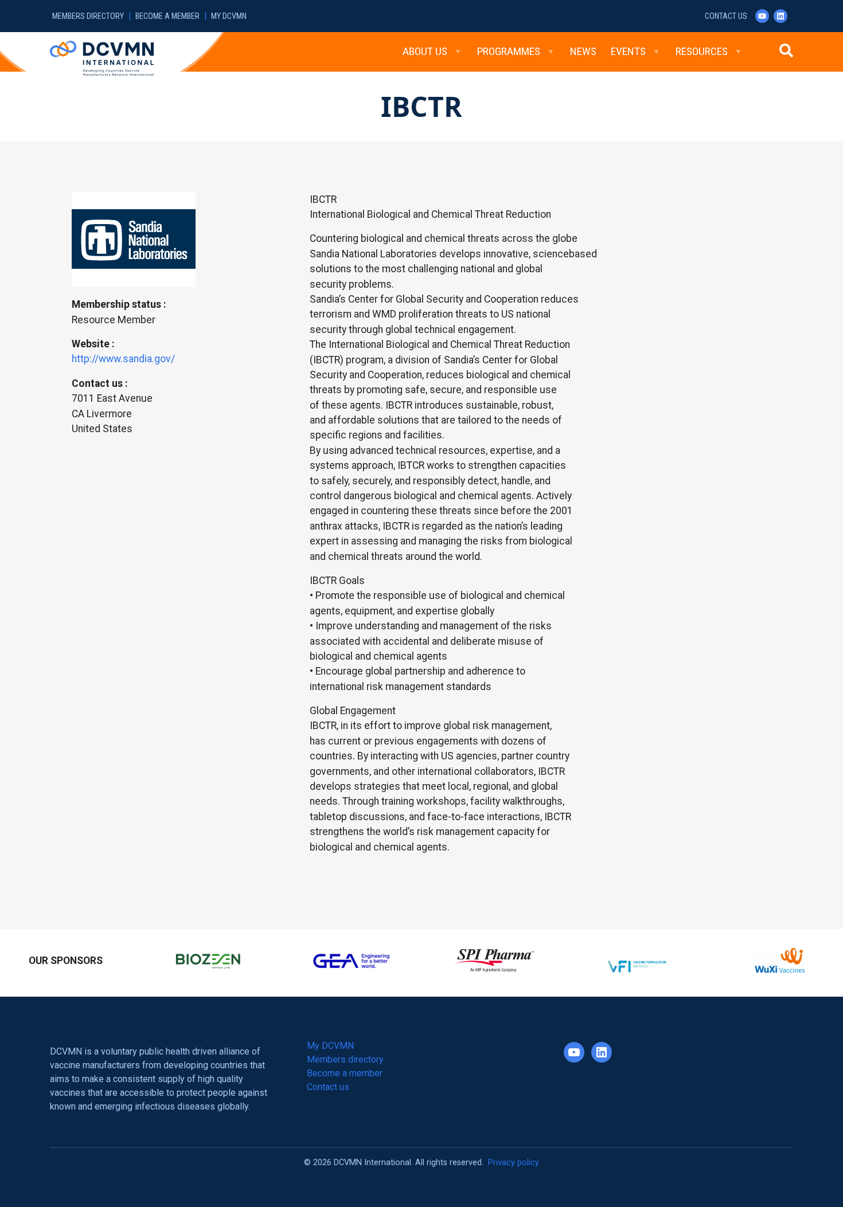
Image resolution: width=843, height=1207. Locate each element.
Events (628, 51)
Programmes (508, 51)
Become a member (167, 16)
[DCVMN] (102, 57)
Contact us (726, 16)
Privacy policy (513, 1157)
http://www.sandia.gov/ (123, 359)
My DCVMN (229, 16)
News (583, 51)
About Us (425, 51)
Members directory (88, 16)
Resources (702, 51)
